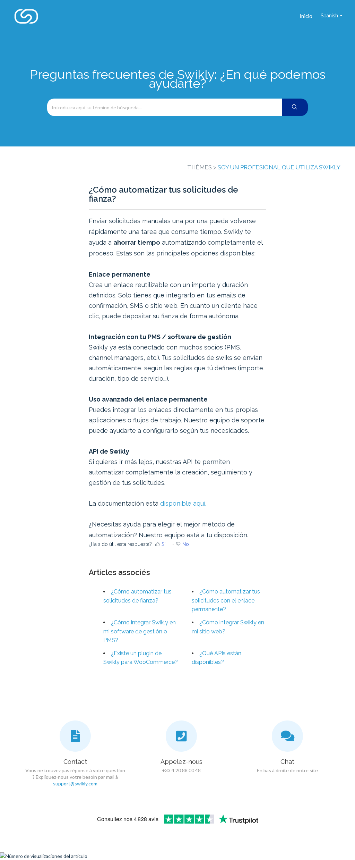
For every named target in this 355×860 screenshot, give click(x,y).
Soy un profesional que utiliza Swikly (279, 167)
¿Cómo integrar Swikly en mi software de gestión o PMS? (139, 631)
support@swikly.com (75, 783)
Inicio (306, 16)
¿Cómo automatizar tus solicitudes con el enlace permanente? (226, 600)
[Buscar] (295, 107)
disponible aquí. (183, 503)
